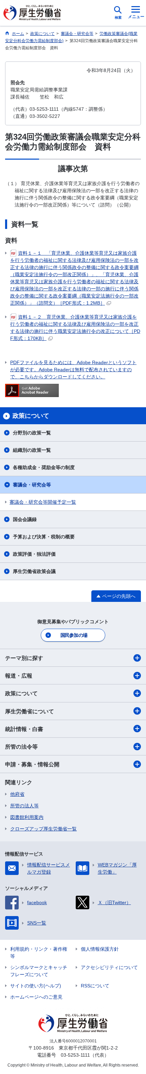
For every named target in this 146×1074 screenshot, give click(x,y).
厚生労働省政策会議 (34, 571)
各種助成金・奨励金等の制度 (44, 467)
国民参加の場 (74, 635)
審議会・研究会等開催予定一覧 (43, 502)
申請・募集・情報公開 (32, 764)
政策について (21, 693)
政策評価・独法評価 (34, 554)
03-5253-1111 (75, 1055)
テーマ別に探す (24, 658)
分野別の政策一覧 (32, 432)
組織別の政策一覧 (32, 450)
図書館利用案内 (26, 817)
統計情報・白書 (24, 729)
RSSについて (95, 985)
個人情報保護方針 (100, 949)
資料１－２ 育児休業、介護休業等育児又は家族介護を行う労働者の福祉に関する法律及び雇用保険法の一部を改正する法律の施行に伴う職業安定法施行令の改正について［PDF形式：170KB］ (75, 327)
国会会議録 (25, 519)
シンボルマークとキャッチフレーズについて (38, 971)
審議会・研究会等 (32, 484)
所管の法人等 (24, 805)
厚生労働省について (29, 711)
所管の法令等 (21, 747)
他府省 (17, 794)
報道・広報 (18, 676)
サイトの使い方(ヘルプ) (35, 985)
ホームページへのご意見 (36, 997)
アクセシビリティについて (109, 967)
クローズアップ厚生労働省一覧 (43, 828)
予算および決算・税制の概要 (44, 536)
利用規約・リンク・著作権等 (38, 952)
